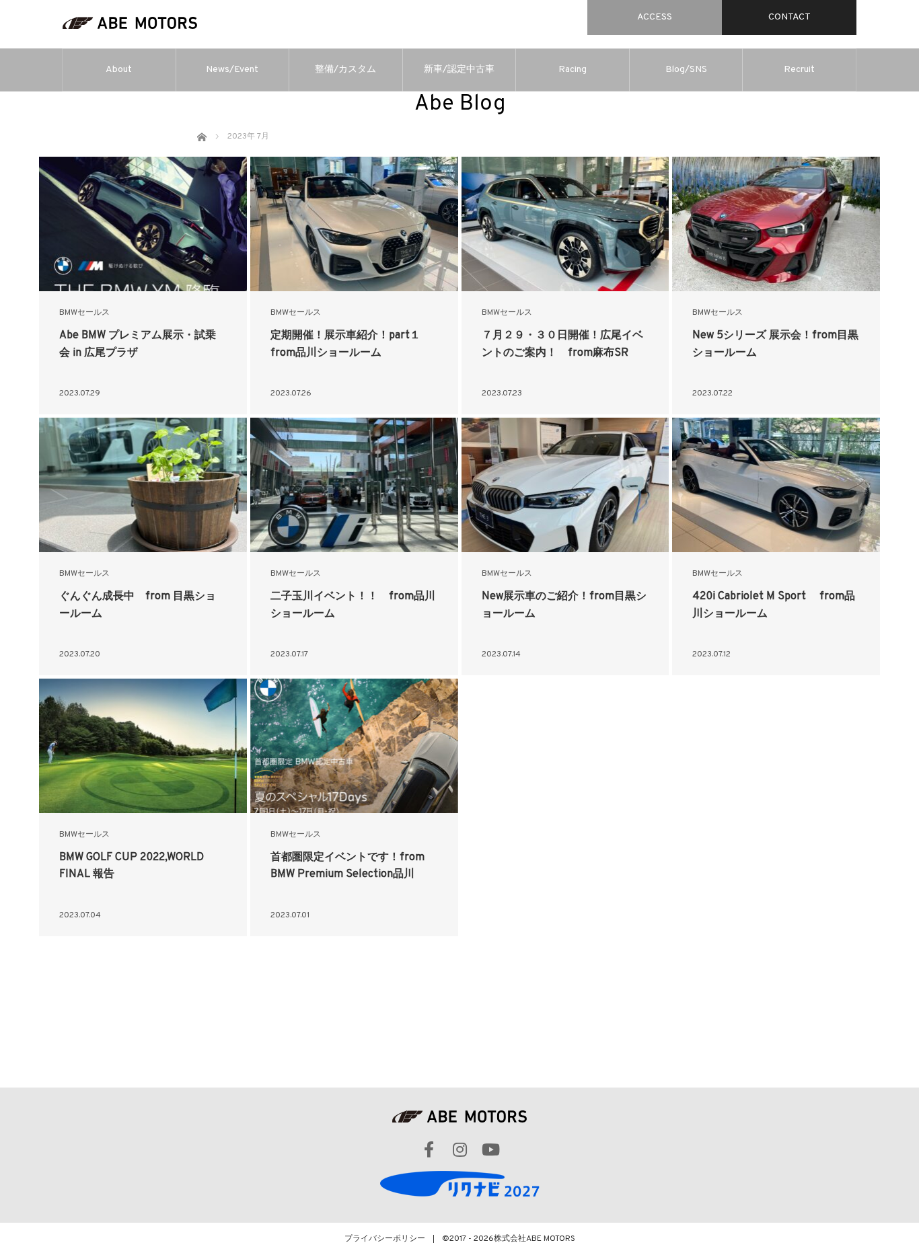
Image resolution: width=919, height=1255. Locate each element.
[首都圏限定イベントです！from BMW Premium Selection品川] (354, 746)
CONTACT (789, 17)
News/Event (232, 69)
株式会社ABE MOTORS (534, 1238)
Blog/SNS (686, 69)
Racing (572, 69)
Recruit (799, 69)
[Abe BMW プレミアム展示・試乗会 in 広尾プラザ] (143, 224)
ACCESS (654, 17)
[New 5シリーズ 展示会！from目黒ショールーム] (776, 224)
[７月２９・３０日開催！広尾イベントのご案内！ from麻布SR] (565, 224)
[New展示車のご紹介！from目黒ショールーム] (565, 485)
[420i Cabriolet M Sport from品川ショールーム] (776, 485)
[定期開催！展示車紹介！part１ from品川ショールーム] (354, 224)
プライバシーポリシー (384, 1239)
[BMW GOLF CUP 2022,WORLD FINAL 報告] (143, 746)
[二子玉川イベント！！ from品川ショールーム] (354, 485)
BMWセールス (84, 312)
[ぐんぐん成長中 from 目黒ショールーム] (143, 485)
